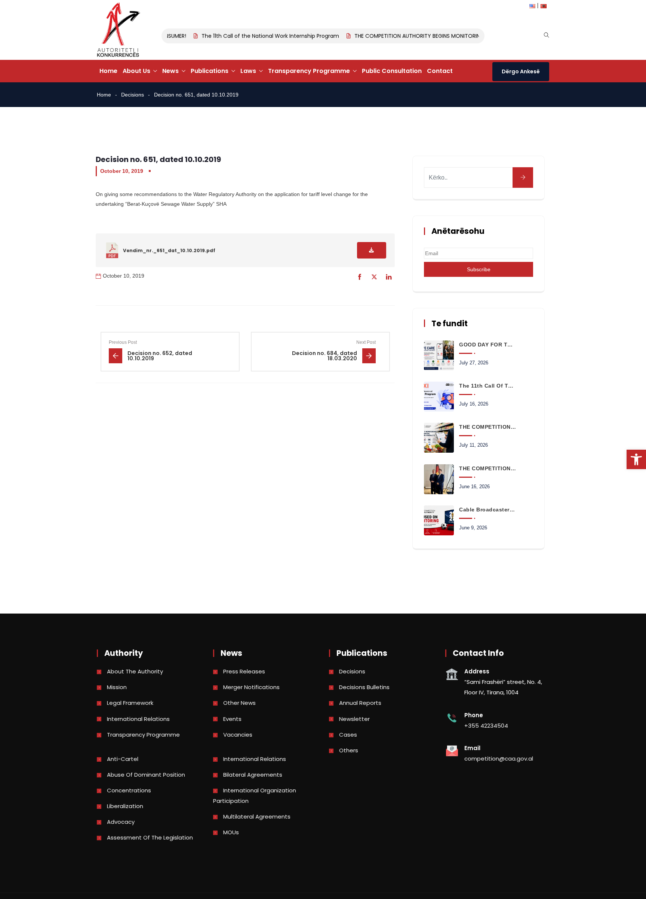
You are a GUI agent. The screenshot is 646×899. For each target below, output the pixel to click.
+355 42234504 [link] (486, 726)
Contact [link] (440, 71)
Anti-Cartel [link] (122, 759)
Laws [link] (248, 71)
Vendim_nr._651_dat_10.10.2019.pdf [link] (169, 250)
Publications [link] (209, 71)
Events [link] (232, 719)
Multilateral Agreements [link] (256, 816)
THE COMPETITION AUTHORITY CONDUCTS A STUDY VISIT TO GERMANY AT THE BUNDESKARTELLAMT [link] (487, 468)
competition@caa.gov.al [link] (498, 758)
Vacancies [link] (237, 735)
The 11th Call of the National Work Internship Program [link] (261, 36)
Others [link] (348, 750)
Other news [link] (239, 703)
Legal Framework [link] (130, 703)
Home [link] (108, 71)
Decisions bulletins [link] (364, 687)
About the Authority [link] (135, 671)
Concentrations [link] (129, 790)
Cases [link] (348, 735)
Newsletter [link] (354, 719)
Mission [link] (117, 687)
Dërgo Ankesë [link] (521, 71)
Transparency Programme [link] (309, 71)
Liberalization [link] (125, 806)
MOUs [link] (231, 832)
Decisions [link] (132, 95)
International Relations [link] (138, 719)
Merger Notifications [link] (251, 687)
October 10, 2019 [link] (121, 171)
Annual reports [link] (360, 703)
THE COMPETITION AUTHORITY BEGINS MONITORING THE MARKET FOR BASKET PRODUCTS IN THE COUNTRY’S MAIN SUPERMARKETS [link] (487, 427)
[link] (636, 459)
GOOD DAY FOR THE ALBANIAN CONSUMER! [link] (487, 345)
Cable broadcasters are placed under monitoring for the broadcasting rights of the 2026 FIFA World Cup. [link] (487, 510)
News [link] (170, 71)
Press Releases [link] (244, 671)
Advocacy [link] (121, 822)
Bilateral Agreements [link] (252, 775)
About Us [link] (136, 71)
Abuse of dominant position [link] (146, 775)
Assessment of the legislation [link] (150, 837)
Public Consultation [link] (392, 71)
